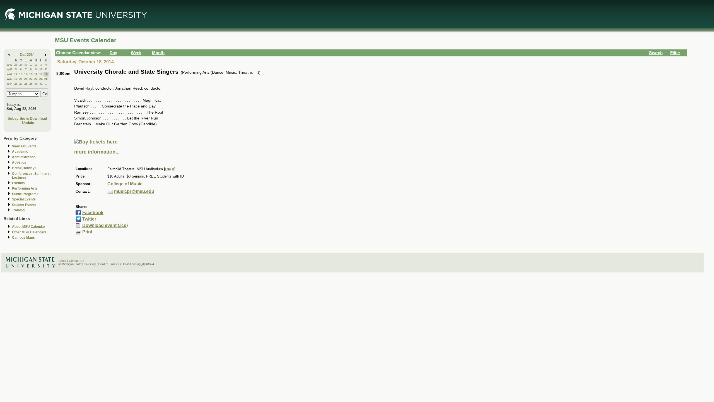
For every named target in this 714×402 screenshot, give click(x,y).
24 (41, 78)
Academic (20, 152)
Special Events (24, 199)
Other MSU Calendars (29, 232)
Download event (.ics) (105, 225)
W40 (10, 64)
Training (18, 210)
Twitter (89, 219)
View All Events (24, 146)
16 (36, 74)
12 (16, 74)
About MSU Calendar (28, 227)
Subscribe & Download (27, 118)
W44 (10, 83)
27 (21, 83)
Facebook (92, 212)
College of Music (125, 183)
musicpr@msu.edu (134, 191)
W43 (10, 78)
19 (16, 78)
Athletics (19, 162)
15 (31, 74)
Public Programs (25, 194)
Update (28, 123)
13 (21, 74)
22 (31, 78)
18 (46, 74)
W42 (10, 74)
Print (87, 231)
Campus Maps (23, 238)
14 (26, 74)
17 (41, 74)
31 (41, 83)
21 (26, 78)
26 (16, 83)
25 (46, 78)
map (169, 168)
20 (21, 78)
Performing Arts (25, 188)
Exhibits (18, 183)
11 (46, 69)
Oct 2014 (27, 54)
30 (26, 64)
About (62, 260)
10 (41, 69)
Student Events (24, 205)
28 (16, 64)
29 (21, 64)
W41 (10, 69)
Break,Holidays (24, 168)
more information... (97, 152)
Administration (23, 157)
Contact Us (76, 260)
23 (36, 78)
